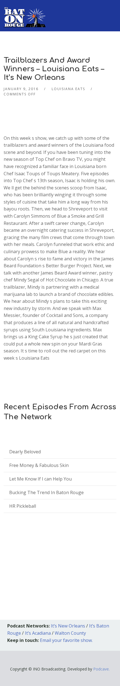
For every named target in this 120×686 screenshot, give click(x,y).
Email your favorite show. (66, 640)
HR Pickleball (22, 506)
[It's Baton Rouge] (24, 13)
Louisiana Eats (68, 89)
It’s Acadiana (38, 633)
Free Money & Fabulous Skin (39, 465)
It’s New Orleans (68, 626)
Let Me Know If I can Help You (40, 479)
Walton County (70, 633)
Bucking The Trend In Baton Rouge (46, 492)
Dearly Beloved (25, 452)
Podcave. (101, 669)
